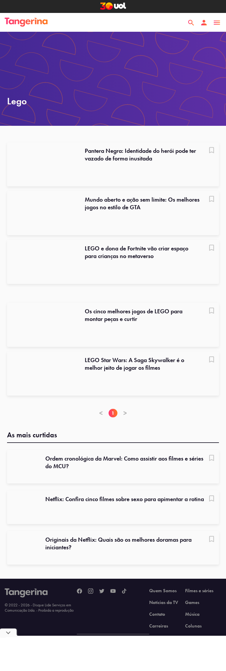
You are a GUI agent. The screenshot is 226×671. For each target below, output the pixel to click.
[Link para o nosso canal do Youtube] (113, 591)
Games (192, 602)
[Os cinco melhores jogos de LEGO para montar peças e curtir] (42, 325)
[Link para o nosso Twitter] (101, 591)
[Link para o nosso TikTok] (124, 591)
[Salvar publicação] (211, 151)
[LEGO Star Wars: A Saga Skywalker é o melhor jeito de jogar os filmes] (42, 374)
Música (192, 614)
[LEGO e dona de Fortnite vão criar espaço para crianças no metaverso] (42, 262)
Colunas (193, 626)
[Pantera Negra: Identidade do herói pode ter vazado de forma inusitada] (42, 164)
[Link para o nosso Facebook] (79, 591)
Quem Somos (163, 590)
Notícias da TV (163, 602)
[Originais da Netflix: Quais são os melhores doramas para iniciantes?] (24, 548)
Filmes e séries (199, 590)
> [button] (125, 413)
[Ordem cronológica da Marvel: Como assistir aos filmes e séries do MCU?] (24, 466)
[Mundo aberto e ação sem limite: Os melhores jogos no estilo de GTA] (42, 213)
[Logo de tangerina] (26, 23)
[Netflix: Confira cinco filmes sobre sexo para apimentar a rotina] (24, 507)
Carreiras (158, 626)
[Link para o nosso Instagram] (90, 591)
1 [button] (113, 413)
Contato (157, 614)
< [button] (101, 413)
